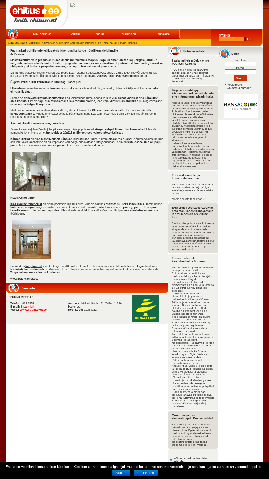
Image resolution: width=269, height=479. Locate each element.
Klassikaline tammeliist (26, 204)
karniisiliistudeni (35, 269)
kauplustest (33, 266)
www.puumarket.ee (23, 278)
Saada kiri (27, 306)
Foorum (99, 33)
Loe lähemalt (146, 473)
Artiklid (75, 33)
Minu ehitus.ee (42, 33)
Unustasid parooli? (239, 87)
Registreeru (234, 84)
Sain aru (121, 473)
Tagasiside (163, 33)
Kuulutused (129, 33)
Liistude (16, 88)
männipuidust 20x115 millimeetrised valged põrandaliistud (83, 132)
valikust (102, 75)
